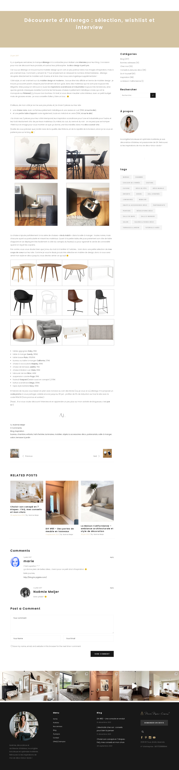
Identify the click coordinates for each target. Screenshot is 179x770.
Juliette (33, 367)
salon (12, 437)
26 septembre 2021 (17, 515)
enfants (29, 434)
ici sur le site (90, 110)
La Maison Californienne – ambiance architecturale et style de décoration (97, 529)
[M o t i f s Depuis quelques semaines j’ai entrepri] (15, 686)
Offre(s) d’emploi (59, 742)
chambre (21, 434)
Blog (12, 431)
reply (112, 557)
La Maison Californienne (130, 81)
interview (82, 62)
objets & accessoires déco (74, 434)
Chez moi (124, 66)
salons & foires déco (144, 222)
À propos (56, 734)
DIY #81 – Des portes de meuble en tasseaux (60, 530)
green (139, 194)
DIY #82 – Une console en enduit (111, 718)
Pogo (32, 376)
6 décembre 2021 (104, 734)
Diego (31, 383)
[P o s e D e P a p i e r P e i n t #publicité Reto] (134, 686)
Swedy (30, 354)
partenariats (92, 434)
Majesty (34, 364)
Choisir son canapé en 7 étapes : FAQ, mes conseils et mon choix (26, 509)
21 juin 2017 (14, 55)
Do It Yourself (125, 73)
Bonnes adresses (128, 62)
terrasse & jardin (23, 437)
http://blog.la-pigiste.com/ (35, 577)
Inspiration (19, 431)
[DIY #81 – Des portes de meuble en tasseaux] (62, 503)
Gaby (30, 351)
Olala (33, 370)
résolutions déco (145, 211)
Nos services (57, 726)
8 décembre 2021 (104, 722)
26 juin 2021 (85, 534)
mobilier (58, 434)
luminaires (49, 434)
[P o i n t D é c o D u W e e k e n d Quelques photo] (104, 686)
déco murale (158, 188)
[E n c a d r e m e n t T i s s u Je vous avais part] (45, 686)
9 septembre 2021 (52, 534)
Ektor (29, 373)
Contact (56, 738)
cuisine (126, 188)
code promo (16, 394)
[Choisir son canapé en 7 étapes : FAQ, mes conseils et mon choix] (26, 492)
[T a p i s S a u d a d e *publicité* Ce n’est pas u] (75, 686)
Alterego (46, 62)
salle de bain (129, 216)
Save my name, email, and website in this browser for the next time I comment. (47, 646)
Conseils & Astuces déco (131, 70)
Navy (32, 386)
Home (55, 719)
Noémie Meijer (19, 425)
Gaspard (24, 379)
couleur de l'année (131, 183)
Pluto (26, 357)
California (41, 360)
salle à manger (105, 434)
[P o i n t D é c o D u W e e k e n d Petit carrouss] (164, 686)
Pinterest (27, 93)
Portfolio (56, 723)
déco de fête (141, 188)
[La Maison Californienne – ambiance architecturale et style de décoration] (97, 501)
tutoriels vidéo (152, 228)
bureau (13, 434)
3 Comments (16, 428)
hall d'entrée (39, 434)
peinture (127, 211)
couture (149, 183)
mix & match (65, 235)
